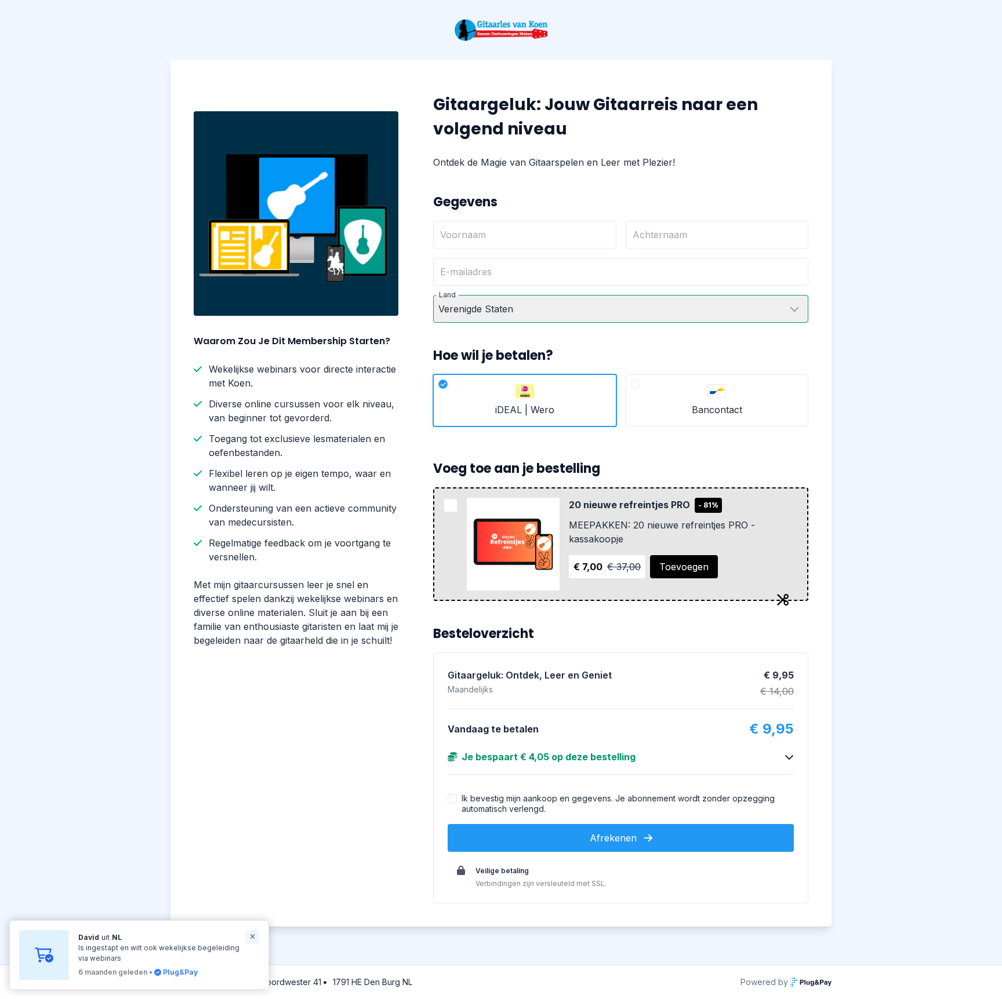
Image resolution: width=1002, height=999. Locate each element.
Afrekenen (615, 838)
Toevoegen (684, 567)
